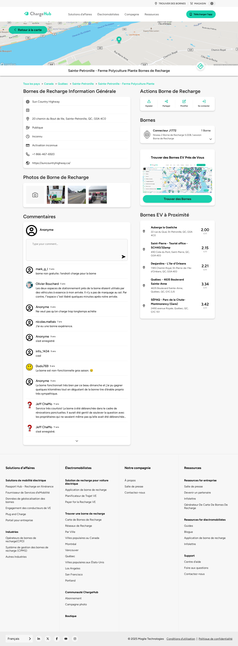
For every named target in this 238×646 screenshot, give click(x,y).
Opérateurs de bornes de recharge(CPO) (21, 539)
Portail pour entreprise (19, 520)
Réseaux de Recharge (78, 525)
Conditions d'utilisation (181, 638)
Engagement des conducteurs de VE (28, 508)
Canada (48, 83)
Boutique (70, 616)
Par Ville (70, 531)
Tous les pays (31, 83)
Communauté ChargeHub (81, 592)
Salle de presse (134, 486)
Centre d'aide (192, 561)
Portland (70, 580)
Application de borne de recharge (86, 489)
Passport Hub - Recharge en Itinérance (29, 486)
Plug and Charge (16, 514)
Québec (63, 83)
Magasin (200, 3)
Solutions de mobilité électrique (26, 480)
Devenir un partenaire (197, 492)
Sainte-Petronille (83, 83)
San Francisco (74, 574)
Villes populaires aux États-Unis (84, 562)
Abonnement (73, 598)
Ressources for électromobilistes (204, 519)
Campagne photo (76, 604)
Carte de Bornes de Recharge (83, 519)
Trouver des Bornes (177, 199)
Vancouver (71, 550)
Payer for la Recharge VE (80, 502)
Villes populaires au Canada (82, 538)
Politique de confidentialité (215, 638)
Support (189, 555)
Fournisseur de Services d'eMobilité (28, 492)
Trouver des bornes (172, 3)
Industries (12, 531)
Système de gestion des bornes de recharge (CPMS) (27, 549)
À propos (130, 480)
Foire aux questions (196, 567)
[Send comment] (123, 257)
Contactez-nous (135, 492)
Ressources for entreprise (200, 480)
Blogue (188, 531)
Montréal (70, 544)
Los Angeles (72, 568)
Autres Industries (16, 556)
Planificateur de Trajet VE (81, 495)
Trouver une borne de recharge (85, 513)
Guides (188, 525)
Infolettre (190, 498)
